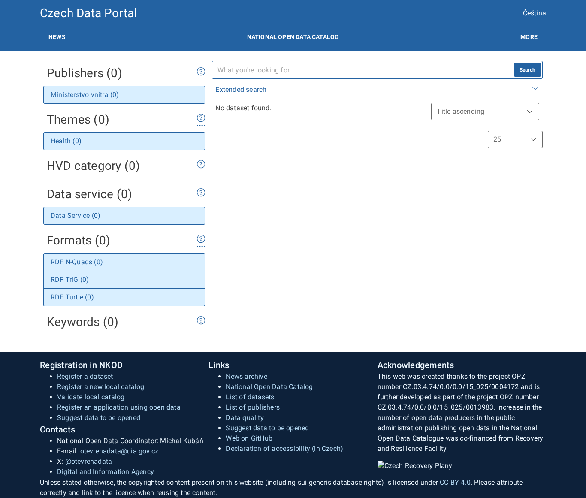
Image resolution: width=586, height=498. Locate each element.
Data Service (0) (75, 215)
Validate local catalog (90, 397)
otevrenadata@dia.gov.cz (119, 451)
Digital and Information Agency (105, 472)
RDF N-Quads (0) (77, 262)
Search (527, 70)
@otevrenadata (88, 461)
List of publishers (253, 407)
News (57, 36)
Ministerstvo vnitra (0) (85, 95)
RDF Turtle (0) (72, 297)
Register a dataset (85, 376)
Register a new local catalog (101, 387)
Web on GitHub (249, 438)
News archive (246, 376)
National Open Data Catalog (269, 387)
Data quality (244, 417)
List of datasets (250, 397)
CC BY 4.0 (455, 482)
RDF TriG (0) (70, 279)
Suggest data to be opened (98, 417)
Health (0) (66, 141)
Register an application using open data (119, 407)
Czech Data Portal (88, 13)
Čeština (534, 13)
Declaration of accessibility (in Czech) (284, 448)
